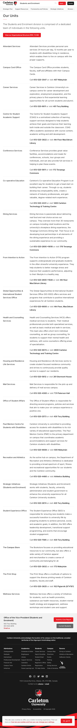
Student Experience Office (15, 511)
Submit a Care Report (63, 620)
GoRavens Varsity (64, 657)
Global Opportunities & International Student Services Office (13, 294)
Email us (7, 628)
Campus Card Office (12, 67)
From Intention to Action (14, 257)
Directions (50, 654)
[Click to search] (56, 3)
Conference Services (12, 151)
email (47, 684)
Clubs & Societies (52, 668)
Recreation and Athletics (14, 457)
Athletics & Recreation (66, 654)
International (8, 657)
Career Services (10, 87)
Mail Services (9, 384)
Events (49, 657)
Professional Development (12, 660)
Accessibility (37, 709)
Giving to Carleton (65, 651)
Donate (70, 3)
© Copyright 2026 (49, 709)
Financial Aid (8, 662)
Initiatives (7, 668)
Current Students (65, 626)
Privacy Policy (26, 709)
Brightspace (25, 654)
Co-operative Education (13, 181)
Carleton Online (26, 665)
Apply (61, 3)
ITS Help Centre (40, 668)
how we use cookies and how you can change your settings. (33, 722)
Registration (39, 665)
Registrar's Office (40, 662)
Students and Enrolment (30, 3)
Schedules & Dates (27, 651)
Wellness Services (11, 594)
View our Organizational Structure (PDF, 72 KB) (22, 35)
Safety (49, 662)
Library (23, 657)
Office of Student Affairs (14, 401)
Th (4, 547)
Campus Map (51, 651)
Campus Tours (8, 665)
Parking (49, 660)
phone (40, 684)
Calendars (24, 662)
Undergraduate (8, 651)
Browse (70, 9)
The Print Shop (9, 574)
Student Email (39, 657)
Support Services (26, 660)
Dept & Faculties (40, 654)
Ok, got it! (66, 721)
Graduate (6, 654)
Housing (37, 660)
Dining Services (10, 214)
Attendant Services (11, 46)
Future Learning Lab (27, 668)
